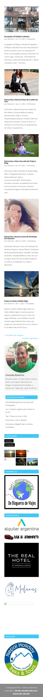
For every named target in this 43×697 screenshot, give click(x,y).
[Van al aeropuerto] (21, 539)
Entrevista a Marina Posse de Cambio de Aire (21, 101)
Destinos (9, 441)
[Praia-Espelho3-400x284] (32, 453)
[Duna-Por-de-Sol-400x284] (9, 453)
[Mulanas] (21, 597)
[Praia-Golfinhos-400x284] (9, 462)
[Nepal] (21, 675)
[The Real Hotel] (21, 576)
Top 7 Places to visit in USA (16, 416)
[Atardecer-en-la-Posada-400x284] (21, 453)
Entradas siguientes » (30, 338)
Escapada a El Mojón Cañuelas (16, 36)
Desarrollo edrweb (21, 694)
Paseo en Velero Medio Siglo (16, 301)
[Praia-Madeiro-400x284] (32, 462)
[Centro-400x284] (21, 462)
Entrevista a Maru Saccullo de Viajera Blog (20, 162)
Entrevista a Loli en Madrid (16, 420)
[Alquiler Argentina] (21, 531)
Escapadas (10, 445)
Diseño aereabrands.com (26, 690)
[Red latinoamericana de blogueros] (21, 508)
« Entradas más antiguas (13, 335)
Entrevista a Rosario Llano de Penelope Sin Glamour (20, 238)
